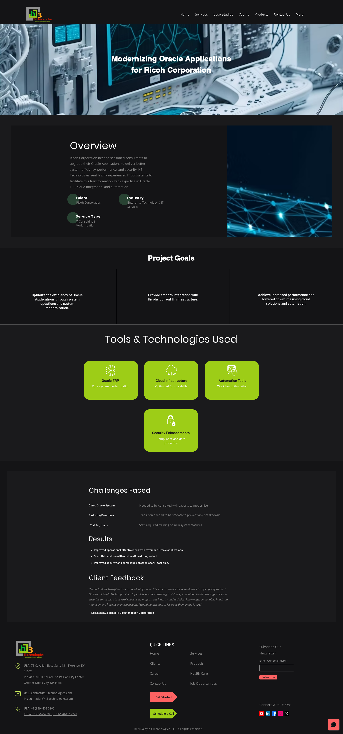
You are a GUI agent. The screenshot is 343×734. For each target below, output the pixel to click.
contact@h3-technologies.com (48, 693)
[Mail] (17, 693)
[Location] (17, 666)
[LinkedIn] (268, 713)
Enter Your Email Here (272, 660)
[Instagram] (280, 713)
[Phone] (17, 709)
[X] (286, 713)
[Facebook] (274, 713)
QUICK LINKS (162, 644)
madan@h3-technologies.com (48, 699)
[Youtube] (261, 713)
